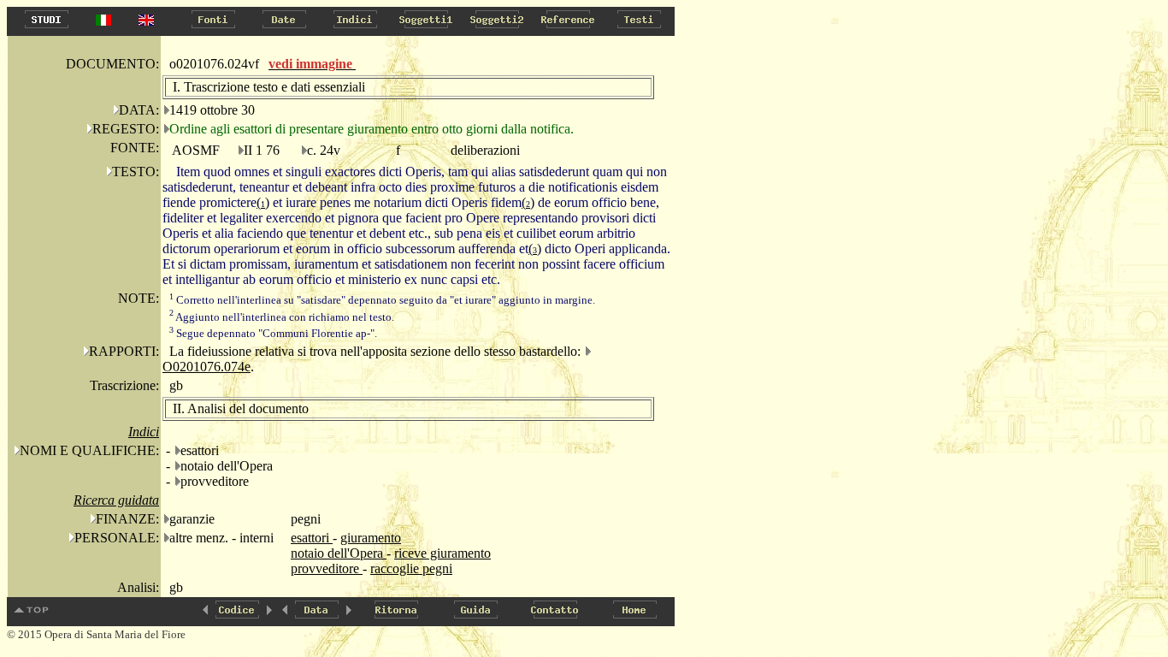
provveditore (327, 568)
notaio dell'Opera (338, 553)
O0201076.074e (206, 366)
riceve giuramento (442, 553)
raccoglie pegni (411, 568)
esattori (312, 537)
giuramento (370, 537)
